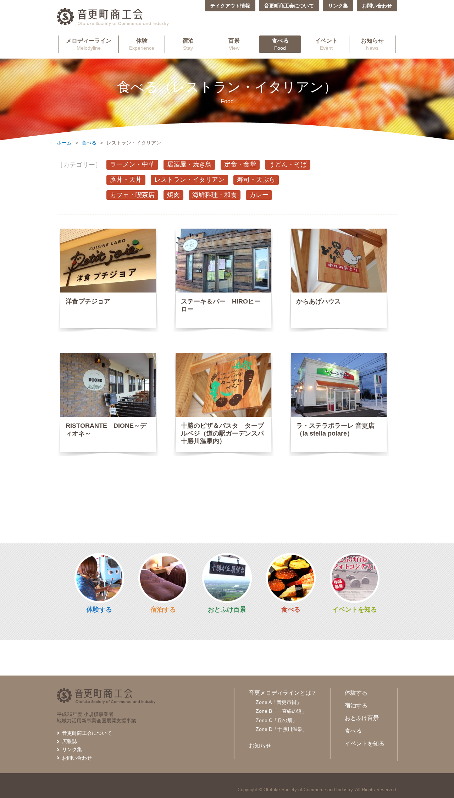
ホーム (64, 143)
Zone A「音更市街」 (278, 702)
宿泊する (163, 609)
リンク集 (338, 6)
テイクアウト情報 (230, 6)
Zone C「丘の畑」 (276, 720)
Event (326, 44)
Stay (188, 44)
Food (280, 44)
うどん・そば (287, 164)
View (234, 44)
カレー (258, 194)
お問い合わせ (377, 6)
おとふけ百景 (227, 609)
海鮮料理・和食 (214, 194)
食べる (89, 143)
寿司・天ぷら (256, 179)
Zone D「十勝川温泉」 (281, 729)
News (372, 44)
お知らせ (260, 746)
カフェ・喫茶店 (132, 194)
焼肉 (173, 194)
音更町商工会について (289, 6)
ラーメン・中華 (132, 164)
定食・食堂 (240, 164)
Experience (141, 44)
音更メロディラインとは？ (283, 693)
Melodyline (88, 44)
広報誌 (69, 741)
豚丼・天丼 (126, 179)
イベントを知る (354, 609)
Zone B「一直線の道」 (281, 711)
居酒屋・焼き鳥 (189, 164)
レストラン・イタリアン (189, 179)
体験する (99, 609)
